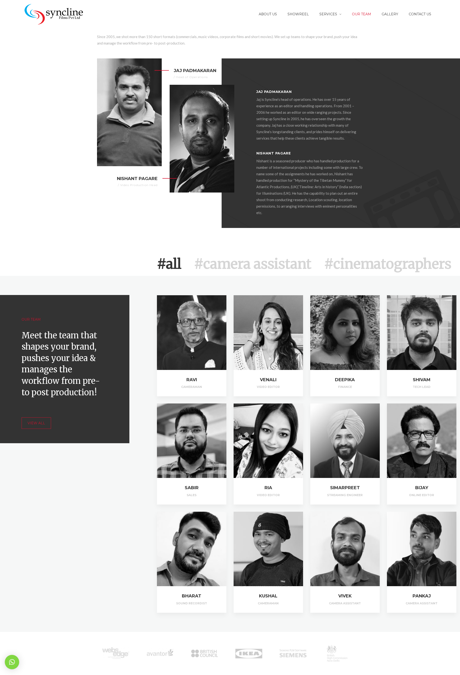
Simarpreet (345, 487)
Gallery (390, 14)
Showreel (298, 14)
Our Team (361, 14)
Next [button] (366, 653)
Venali (268, 379)
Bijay (421, 487)
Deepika (345, 379)
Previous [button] (93, 653)
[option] (115, 653)
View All (36, 423)
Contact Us (420, 14)
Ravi (191, 379)
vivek (345, 596)
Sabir (192, 487)
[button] (12, 662)
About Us (268, 14)
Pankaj (422, 596)
